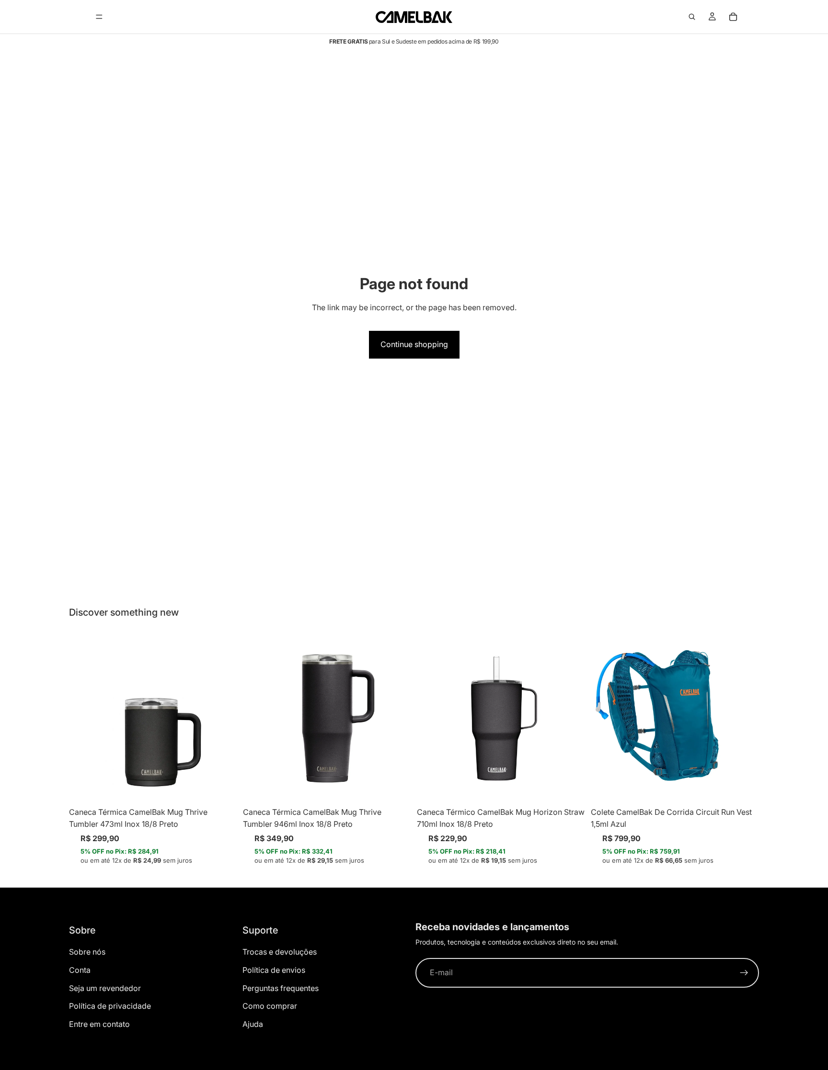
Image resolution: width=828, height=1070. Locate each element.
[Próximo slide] (222, 718)
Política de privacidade (110, 1006)
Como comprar (269, 1006)
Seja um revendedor (105, 988)
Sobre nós (87, 952)
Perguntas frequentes (280, 988)
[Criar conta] (744, 973)
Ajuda (252, 1024)
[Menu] (99, 17)
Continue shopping (414, 344)
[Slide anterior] (83, 718)
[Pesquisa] (691, 16)
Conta (80, 970)
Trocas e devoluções (279, 952)
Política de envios (273, 970)
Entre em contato (99, 1024)
